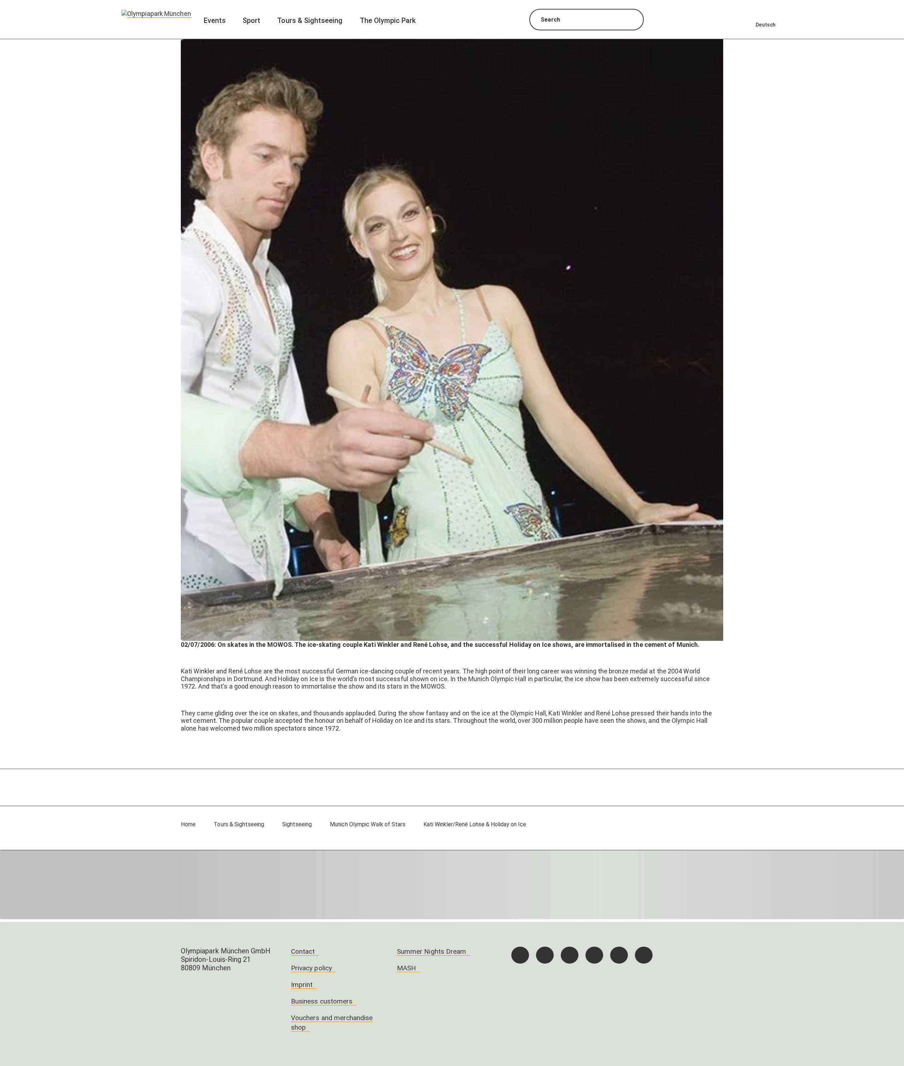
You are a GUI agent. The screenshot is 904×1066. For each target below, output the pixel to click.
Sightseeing (297, 824)
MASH (406, 968)
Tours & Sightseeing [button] (310, 20)
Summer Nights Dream (431, 951)
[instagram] (545, 955)
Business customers (321, 1001)
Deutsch (765, 25)
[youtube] (644, 955)
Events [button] (215, 20)
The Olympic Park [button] (388, 20)
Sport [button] (251, 20)
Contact (303, 951)
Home (188, 824)
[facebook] (520, 955)
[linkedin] (619, 955)
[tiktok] (569, 955)
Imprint (302, 985)
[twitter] (594, 955)
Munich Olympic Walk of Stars (367, 824)
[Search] (632, 20)
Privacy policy (311, 968)
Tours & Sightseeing (239, 824)
